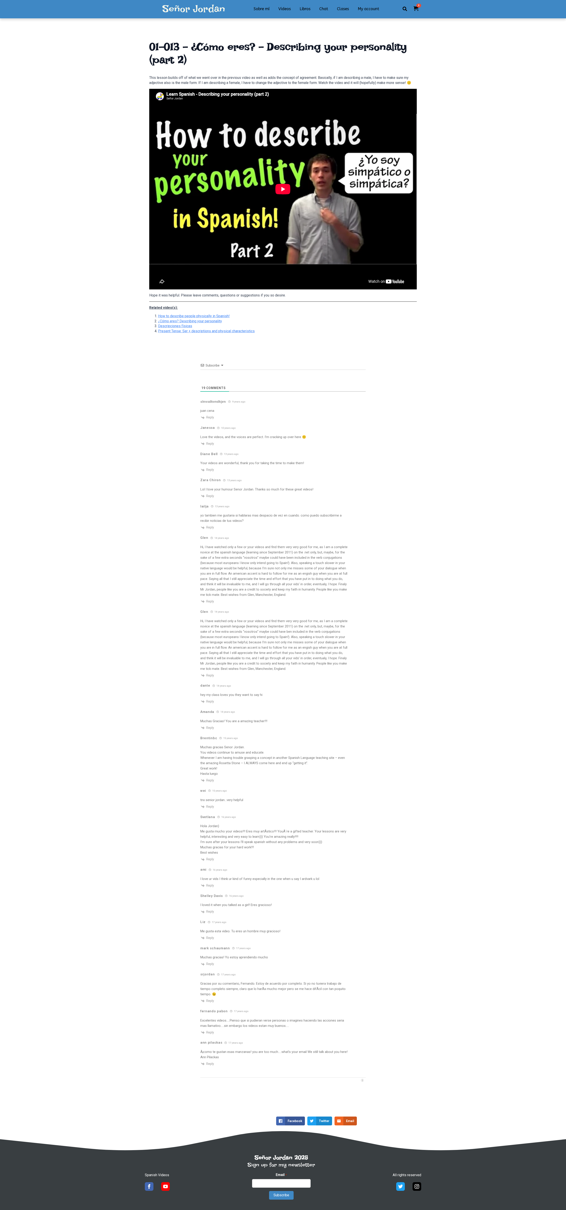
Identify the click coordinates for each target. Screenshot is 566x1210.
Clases (343, 8)
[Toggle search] (405, 9)
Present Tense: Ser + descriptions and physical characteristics (206, 331)
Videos (284, 8)
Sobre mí (262, 8)
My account (368, 8)
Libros (305, 8)
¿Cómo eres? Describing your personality (190, 321)
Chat (323, 8)
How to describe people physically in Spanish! (194, 316)
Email (281, 1175)
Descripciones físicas (175, 326)
